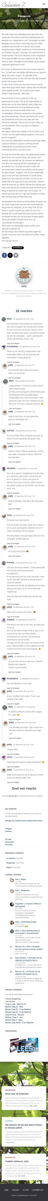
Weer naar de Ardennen (17, 1094)
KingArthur (19, 904)
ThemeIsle (33, 1195)
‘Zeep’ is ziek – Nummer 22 (15, 1004)
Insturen (8, 831)
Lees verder (33, 1106)
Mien (9, 319)
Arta (16, 879)
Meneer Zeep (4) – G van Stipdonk (18, 1012)
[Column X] (15, 4)
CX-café (8, 839)
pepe (17, 922)
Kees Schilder (20, 958)
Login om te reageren (13, 343)
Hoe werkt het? (38, 1190)
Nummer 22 (19, 946)
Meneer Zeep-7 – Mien (13, 1020)
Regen (8, 867)
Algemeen (8, 1121)
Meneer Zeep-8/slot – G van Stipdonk (19, 1023)
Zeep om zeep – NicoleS (14, 1015)
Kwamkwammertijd (29, 922)
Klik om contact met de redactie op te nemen (23, 821)
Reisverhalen (17, 247)
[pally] (24, 275)
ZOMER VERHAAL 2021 (17, 1161)
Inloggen (8, 829)
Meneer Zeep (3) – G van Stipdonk (18, 1009)
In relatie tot (10, 858)
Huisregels (9, 842)
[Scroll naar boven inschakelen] (43, 1196)
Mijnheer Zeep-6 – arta (14, 1017)
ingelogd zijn (12, 796)
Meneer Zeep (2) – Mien (14, 1007)
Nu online (8, 845)
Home (6, 1190)
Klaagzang (10, 863)
